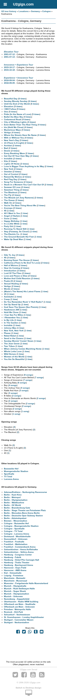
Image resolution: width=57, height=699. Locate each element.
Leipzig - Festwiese (13, 575)
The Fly (7, 195)
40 (5, 210)
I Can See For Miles (13, 315)
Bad (6, 148)
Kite (6, 161)
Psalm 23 (8, 281)
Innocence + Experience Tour (18, 65)
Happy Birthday (11, 221)
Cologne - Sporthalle (14, 528)
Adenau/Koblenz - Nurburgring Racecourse (25, 492)
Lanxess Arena (11, 479)
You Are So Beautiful (14, 359)
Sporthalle (9, 474)
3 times (23, 140)
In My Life (9, 320)
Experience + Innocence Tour (18, 78)
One (6, 111)
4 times (27, 117)
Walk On (8, 203)
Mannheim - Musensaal (15, 581)
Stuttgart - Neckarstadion (16, 622)
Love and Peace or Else (15, 276)
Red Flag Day (10, 179)
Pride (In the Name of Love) (17, 114)
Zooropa (8, 208)
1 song (25, 411)
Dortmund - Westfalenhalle (17, 536)
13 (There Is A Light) (14, 143)
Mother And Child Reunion (17, 278)
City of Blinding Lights (15, 122)
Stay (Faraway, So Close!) (16, 231)
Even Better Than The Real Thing (20, 124)
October (8, 171)
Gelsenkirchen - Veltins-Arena (19, 552)
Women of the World (14, 356)
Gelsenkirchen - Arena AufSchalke (21, 549)
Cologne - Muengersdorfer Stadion (21, 526)
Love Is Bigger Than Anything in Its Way (24, 166)
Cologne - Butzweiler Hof (16, 523)
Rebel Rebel (10, 336)
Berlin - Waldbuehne (14, 502)
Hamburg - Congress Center (18, 554)
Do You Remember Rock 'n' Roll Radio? (23, 302)
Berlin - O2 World (12, 505)
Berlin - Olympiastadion (15, 500)
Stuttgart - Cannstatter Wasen (18, 620)
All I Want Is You (12, 213)
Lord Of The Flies (12, 273)
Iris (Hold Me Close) (14, 127)
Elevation (8, 106)
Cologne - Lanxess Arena (16, 534)
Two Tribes (9, 346)
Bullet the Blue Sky (13, 117)
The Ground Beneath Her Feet (19, 237)
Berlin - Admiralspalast (15, 518)
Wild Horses (10, 354)
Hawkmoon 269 (11, 310)
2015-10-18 (9, 70)
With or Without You (14, 138)
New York (8, 169)
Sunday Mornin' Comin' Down (18, 341)
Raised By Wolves (13, 177)
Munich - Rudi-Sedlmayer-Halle (19, 588)
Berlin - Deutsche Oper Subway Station (23, 515)
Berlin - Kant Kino (13, 495)
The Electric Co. (12, 234)
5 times (18, 106)
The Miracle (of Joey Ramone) (19, 197)
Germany (35, 11)
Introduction (10, 270)
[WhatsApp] (30, 632)
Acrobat (8, 145)
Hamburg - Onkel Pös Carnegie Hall (21, 560)
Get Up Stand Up (12, 304)
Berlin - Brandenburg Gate (17, 508)
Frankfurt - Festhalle (14, 541)
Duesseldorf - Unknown (15, 539)
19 (5, 294)
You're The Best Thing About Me (20, 205)
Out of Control (11, 174)
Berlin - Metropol (12, 497)
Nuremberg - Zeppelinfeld (16, 599)
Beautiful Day (10, 98)
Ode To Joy (9, 255)
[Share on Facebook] (18, 632)
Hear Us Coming (12, 268)
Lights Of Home (12, 164)
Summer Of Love (12, 187)
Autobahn (9, 296)
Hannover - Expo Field (15, 568)
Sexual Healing (11, 283)
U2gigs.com (23, 4)
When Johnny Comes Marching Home (23, 349)
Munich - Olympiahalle (15, 586)
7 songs (39, 377)
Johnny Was (10, 328)
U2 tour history (8, 11)
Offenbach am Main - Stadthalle (19, 604)
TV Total (8, 476)
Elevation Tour (11, 52)
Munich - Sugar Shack (15, 591)
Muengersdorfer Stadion (16, 471)
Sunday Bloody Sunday (15, 101)
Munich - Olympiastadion (16, 594)
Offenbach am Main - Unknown (19, 607)
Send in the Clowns (13, 338)
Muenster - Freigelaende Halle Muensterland (26, 583)
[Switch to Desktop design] (28, 694)
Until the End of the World (17, 104)
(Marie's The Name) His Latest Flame (22, 291)
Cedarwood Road (12, 119)
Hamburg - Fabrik (12, 557)
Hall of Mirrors (11, 265)
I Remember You (12, 317)
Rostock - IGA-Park (13, 612)
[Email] (41, 632)
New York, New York (14, 330)
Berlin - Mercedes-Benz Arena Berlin (22, 513)
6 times (22, 98)
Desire (7, 151)
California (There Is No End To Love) (22, 263)
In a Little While (11, 224)
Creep (7, 299)
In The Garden (11, 323)
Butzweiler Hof (11, 468)
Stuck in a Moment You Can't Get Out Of (24, 184)
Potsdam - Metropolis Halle (17, 609)
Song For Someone (13, 182)
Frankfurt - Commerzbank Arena (20, 547)
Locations (24, 11)
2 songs (16, 396)
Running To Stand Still (15, 229)
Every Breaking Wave (14, 153)
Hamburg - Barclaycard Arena (18, 565)
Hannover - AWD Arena (15, 570)
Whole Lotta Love (13, 351)
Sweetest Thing (11, 190)
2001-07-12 (9, 54)
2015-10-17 (9, 67)
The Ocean (9, 200)
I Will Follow (10, 109)
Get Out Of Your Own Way (17, 156)
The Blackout (10, 192)
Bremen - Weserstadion (15, 521)
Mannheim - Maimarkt (14, 578)
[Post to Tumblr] (36, 632)
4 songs (13, 385)
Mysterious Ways (12, 130)
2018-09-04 (9, 80)
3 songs (24, 390)
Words (7, 289)
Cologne (46, 11)
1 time (11, 210)
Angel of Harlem (12, 216)
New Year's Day (11, 140)
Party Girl (8, 226)
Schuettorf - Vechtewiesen (17, 614)
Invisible (8, 158)
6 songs (22, 382)
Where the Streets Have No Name (20, 135)
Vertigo (7, 132)
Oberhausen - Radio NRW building (21, 601)
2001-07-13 (9, 57)
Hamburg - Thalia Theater (16, 562)
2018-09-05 (9, 83)
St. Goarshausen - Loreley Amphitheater (24, 617)
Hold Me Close (11, 312)
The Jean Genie (12, 343)
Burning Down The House (17, 260)
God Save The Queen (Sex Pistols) (21, 307)
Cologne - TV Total (13, 531)
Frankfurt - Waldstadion (15, 544)
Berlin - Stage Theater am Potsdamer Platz (25, 510)
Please (7, 333)
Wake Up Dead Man (13, 239)
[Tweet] (24, 632)
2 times (28, 143)
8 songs (28, 375)
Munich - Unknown (13, 596)
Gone (6, 218)
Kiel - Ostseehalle (12, 573)
